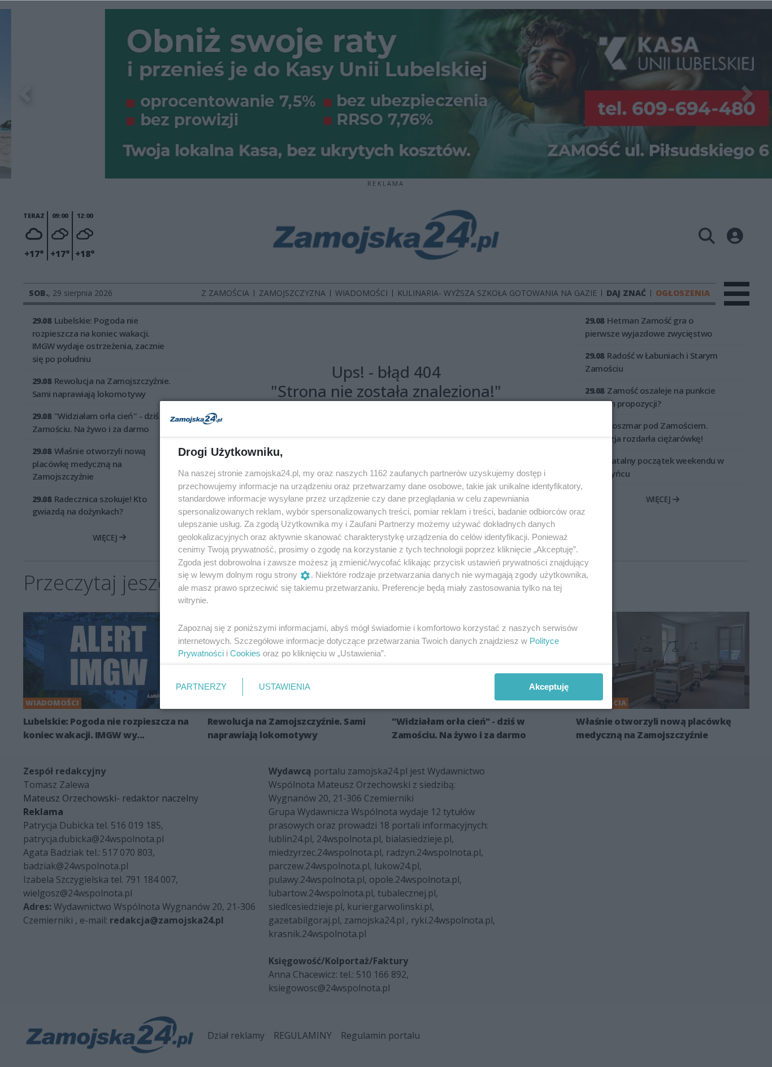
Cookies (245, 653)
